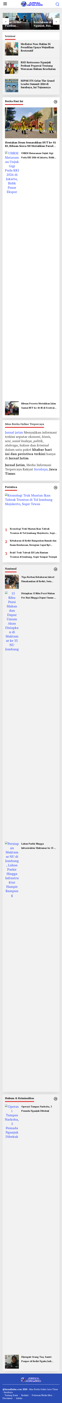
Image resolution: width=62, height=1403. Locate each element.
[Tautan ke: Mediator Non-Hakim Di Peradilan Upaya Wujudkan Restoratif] (11, 48)
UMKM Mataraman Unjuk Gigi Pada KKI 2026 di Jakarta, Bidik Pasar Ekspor (37, 156)
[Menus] (5, 4)
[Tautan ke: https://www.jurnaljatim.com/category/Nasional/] (56, 569)
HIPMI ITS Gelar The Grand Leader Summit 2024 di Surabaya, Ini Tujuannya (38, 84)
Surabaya (41, 469)
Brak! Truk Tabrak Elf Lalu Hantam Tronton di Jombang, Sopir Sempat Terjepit (33, 554)
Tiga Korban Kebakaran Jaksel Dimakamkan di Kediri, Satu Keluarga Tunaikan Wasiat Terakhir (37, 579)
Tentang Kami (11, 1395)
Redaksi (24, 1395)
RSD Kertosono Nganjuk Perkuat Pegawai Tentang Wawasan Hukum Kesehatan (38, 66)
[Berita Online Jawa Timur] (31, 3)
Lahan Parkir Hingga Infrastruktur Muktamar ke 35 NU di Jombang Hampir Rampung (39, 846)
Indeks (19, 1398)
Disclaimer (7, 1398)
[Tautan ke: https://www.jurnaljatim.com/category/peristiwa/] (56, 488)
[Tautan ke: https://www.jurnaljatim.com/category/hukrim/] (56, 1099)
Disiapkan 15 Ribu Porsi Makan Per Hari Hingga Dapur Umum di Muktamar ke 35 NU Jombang (38, 596)
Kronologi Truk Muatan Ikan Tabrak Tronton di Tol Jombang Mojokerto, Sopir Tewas (33, 531)
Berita (37, 1389)
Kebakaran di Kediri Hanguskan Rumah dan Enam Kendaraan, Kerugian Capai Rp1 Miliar (33, 543)
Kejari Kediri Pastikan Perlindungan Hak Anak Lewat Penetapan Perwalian (16, 23)
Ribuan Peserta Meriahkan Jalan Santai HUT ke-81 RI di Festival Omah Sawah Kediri (38, 406)
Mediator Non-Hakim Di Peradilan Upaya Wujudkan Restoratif (37, 47)
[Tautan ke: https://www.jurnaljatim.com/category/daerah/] (56, 102)
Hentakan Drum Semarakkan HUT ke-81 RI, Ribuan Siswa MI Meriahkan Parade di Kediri (30, 144)
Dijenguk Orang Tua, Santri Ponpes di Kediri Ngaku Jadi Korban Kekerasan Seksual (36, 1359)
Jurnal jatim (14, 432)
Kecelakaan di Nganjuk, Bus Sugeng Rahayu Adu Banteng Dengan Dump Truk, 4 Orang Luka (43, 23)
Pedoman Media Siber (42, 1395)
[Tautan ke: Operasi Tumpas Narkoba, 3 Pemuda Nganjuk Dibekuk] (12, 1228)
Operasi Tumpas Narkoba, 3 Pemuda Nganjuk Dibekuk (36, 1108)
